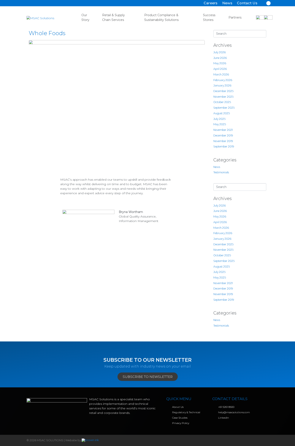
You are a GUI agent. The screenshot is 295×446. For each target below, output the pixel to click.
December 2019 (223, 135)
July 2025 (219, 118)
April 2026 (220, 68)
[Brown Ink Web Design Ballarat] (90, 440)
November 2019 (223, 141)
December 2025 (223, 91)
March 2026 (221, 74)
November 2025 (223, 96)
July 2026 (219, 52)
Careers (211, 3)
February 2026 (222, 80)
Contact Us (247, 3)
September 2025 (224, 107)
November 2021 (223, 129)
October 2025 (222, 102)
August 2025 (221, 113)
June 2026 (220, 57)
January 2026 (222, 85)
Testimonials (221, 172)
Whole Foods (47, 33)
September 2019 (223, 146)
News (227, 3)
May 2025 (219, 124)
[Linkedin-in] (268, 3)
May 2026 (219, 63)
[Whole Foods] (117, 106)
